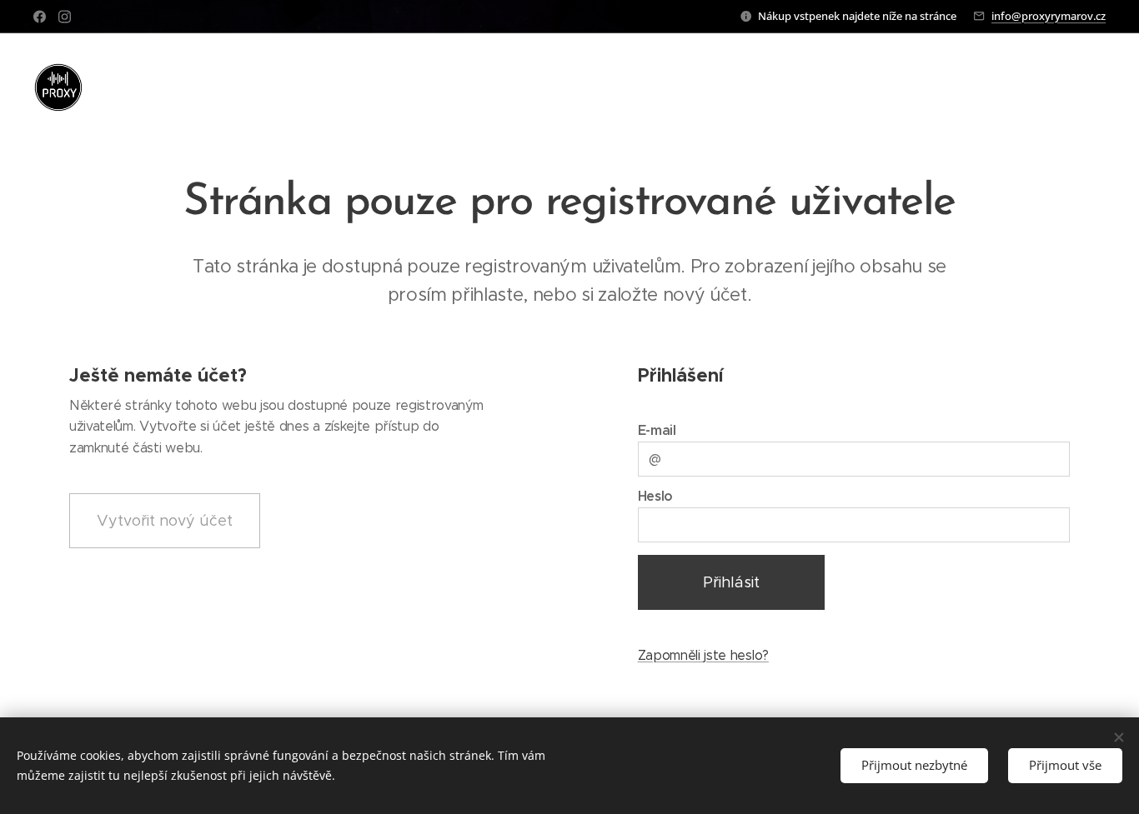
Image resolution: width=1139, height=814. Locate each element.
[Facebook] (39, 16)
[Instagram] (64, 16)
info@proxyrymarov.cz (1048, 15)
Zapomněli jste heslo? (703, 655)
